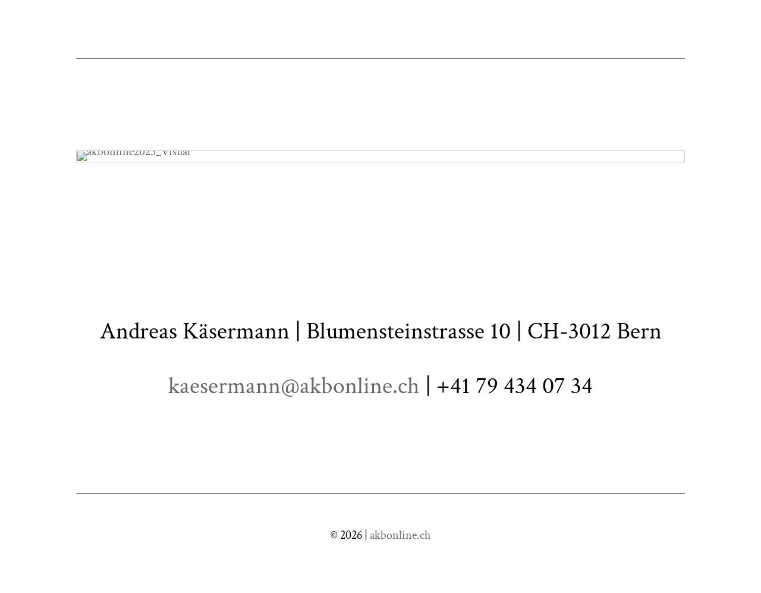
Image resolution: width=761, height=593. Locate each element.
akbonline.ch (400, 535)
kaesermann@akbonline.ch (294, 386)
